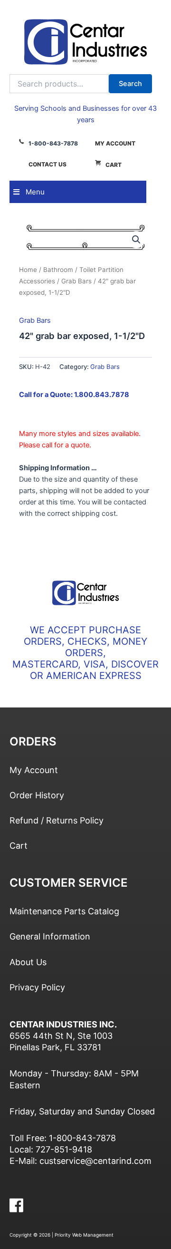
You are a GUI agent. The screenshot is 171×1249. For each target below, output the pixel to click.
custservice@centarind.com (95, 1161)
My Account (115, 143)
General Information (50, 936)
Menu (35, 191)
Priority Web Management (84, 1235)
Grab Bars (76, 281)
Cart (113, 164)
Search (130, 83)
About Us (28, 962)
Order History (37, 795)
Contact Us (47, 164)
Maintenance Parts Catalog (64, 911)
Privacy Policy (37, 987)
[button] (136, 239)
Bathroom (58, 269)
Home (28, 269)
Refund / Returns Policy (57, 820)
